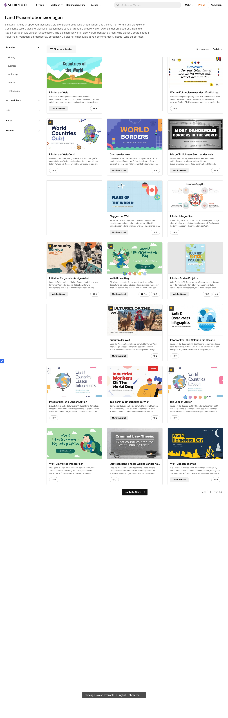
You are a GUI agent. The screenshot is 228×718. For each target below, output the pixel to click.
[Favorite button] (91, 60)
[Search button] (117, 5)
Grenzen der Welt (120, 154)
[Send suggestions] (2, 361)
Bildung (11, 57)
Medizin (11, 82)
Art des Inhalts (14, 100)
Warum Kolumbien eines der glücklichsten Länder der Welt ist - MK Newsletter (195, 92)
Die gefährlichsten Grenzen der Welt (191, 154)
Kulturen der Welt (120, 340)
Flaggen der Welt (120, 216)
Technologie (13, 91)
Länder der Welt (58, 92)
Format (10, 130)
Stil (8, 110)
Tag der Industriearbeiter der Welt (129, 401)
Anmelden (216, 5)
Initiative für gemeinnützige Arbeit (69, 278)
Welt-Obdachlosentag (183, 463)
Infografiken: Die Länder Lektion (68, 401)
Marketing (12, 74)
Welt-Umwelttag (119, 278)
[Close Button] (142, 695)
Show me (134, 695)
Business (11, 65)
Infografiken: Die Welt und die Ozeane (192, 340)
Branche (10, 47)
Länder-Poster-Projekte (184, 278)
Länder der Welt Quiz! (62, 154)
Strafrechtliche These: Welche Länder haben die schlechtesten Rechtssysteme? (135, 463)
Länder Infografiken (181, 216)
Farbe (9, 120)
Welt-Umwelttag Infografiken (66, 463)
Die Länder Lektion (181, 401)
